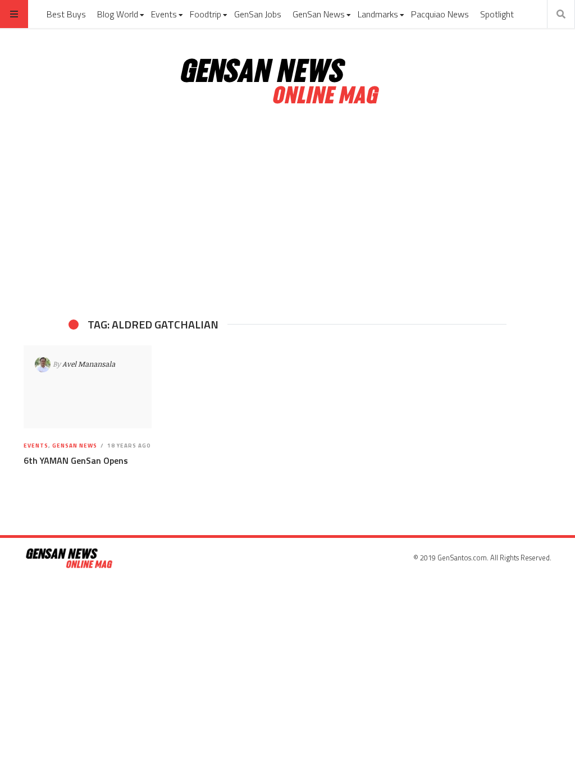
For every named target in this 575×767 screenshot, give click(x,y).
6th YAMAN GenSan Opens (76, 460)
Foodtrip (205, 14)
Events (164, 14)
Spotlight (497, 14)
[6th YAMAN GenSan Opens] (87, 387)
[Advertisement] (287, 212)
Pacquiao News (440, 14)
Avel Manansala (88, 364)
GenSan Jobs (257, 14)
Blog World (117, 14)
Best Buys (66, 14)
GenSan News (319, 14)
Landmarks (378, 14)
